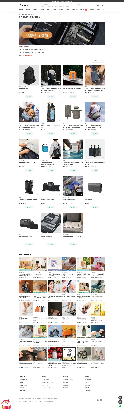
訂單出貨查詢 (66, 385)
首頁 (20, 14)
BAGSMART (21, 294)
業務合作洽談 (45, 385)
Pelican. (43, 123)
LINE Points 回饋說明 (68, 379)
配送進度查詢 (66, 387)
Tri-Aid (93, 272)
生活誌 (86, 382)
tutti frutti (93, 317)
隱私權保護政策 (23, 385)
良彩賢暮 (79, 317)
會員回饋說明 (88, 379)
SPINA (92, 362)
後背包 (42, 6)
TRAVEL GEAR (36, 272)
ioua (34, 362)
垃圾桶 (56, 6)
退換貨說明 (87, 385)
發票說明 (87, 387)
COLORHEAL (94, 294)
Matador (87, 160)
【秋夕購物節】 (29, 55)
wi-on (20, 317)
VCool (49, 272)
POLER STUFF (44, 160)
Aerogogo (65, 86)
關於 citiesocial (23, 379)
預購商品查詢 (66, 382)
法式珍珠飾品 (66, 6)
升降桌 (52, 6)
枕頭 (49, 6)
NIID (42, 86)
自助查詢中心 (88, 390)
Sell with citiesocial (46, 387)
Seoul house (66, 197)
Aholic (42, 197)
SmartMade (50, 317)
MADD (63, 294)
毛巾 (46, 6)
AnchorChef (22, 160)
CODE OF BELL (22, 86)
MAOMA (93, 339)
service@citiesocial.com (47, 382)
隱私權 (48, 401)
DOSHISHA (65, 317)
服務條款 (22, 387)
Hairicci (20, 362)
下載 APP (22, 382)
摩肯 (64, 160)
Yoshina (64, 339)
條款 (52, 401)
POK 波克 (64, 362)
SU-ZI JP (21, 339)
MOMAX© (35, 317)
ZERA (49, 294)
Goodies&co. (22, 272)
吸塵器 (60, 6)
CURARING (79, 362)
